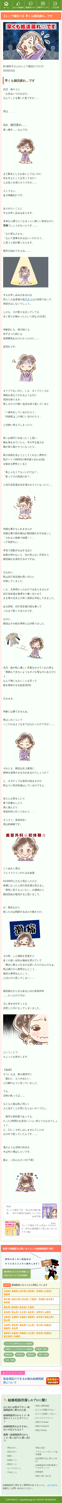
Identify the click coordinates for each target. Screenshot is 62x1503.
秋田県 (31, 1291)
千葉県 (33, 1299)
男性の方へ (12, 1448)
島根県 (23, 1325)
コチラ (50, 1485)
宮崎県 (47, 1333)
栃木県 (49, 1299)
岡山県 (7, 1320)
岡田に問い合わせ (43, 1476)
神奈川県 (16, 1299)
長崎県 (23, 1333)
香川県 (39, 1325)
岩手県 (23, 1291)
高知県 (15, 1328)
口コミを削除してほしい (46, 1414)
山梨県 (47, 1312)
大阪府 (7, 1317)
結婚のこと (12, 1460)
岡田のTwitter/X (42, 1426)
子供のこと (12, 1472)
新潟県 (7, 1312)
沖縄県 (17, 1336)
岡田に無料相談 (42, 1406)
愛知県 (7, 1307)
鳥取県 (15, 1325)
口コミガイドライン (44, 1418)
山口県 (31, 1325)
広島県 (7, 1325)
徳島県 (47, 1325)
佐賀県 (15, 1333)
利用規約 (39, 1472)
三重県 (31, 1307)
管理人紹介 (40, 1448)
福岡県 (7, 1333)
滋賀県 (31, 1317)
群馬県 (7, 1302)
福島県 (7, 1294)
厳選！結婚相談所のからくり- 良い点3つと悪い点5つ (16, 1437)
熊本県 (39, 1333)
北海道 (7, 1291)
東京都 (7, 1299)
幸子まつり (28, 299)
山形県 (47, 1291)
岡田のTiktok (41, 1430)
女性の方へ (12, 1452)
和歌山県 (48, 1317)
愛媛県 (7, 1328)
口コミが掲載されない (45, 1410)
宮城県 (39, 1291)
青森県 (15, 1291)
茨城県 (42, 1299)
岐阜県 (23, 1307)
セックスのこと (14, 1468)
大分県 (31, 1333)
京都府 (23, 1317)
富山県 (15, 1312)
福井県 (31, 1312)
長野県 (39, 1312)
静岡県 (15, 1307)
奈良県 (39, 1317)
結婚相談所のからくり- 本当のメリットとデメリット (16, 1418)
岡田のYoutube (42, 1422)
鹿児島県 (8, 1336)
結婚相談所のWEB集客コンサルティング (47, 1466)
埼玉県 (25, 1299)
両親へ (10, 1456)
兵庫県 (15, 1317)
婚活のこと (12, 1464)
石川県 (23, 1312)
